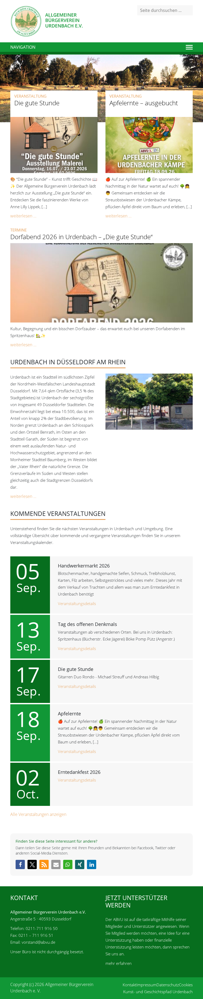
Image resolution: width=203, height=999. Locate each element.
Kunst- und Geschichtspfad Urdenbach (158, 991)
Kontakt (129, 984)
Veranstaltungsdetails (77, 603)
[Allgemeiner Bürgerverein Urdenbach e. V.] (46, 21)
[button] (20, 864)
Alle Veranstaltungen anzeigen (38, 814)
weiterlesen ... (23, 216)
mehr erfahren (118, 963)
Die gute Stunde (36, 102)
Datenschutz (167, 984)
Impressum (146, 984)
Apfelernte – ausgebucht (143, 102)
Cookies (186, 984)
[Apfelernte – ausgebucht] (149, 144)
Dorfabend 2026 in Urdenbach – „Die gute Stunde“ (81, 236)
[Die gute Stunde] (54, 144)
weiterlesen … (23, 496)
